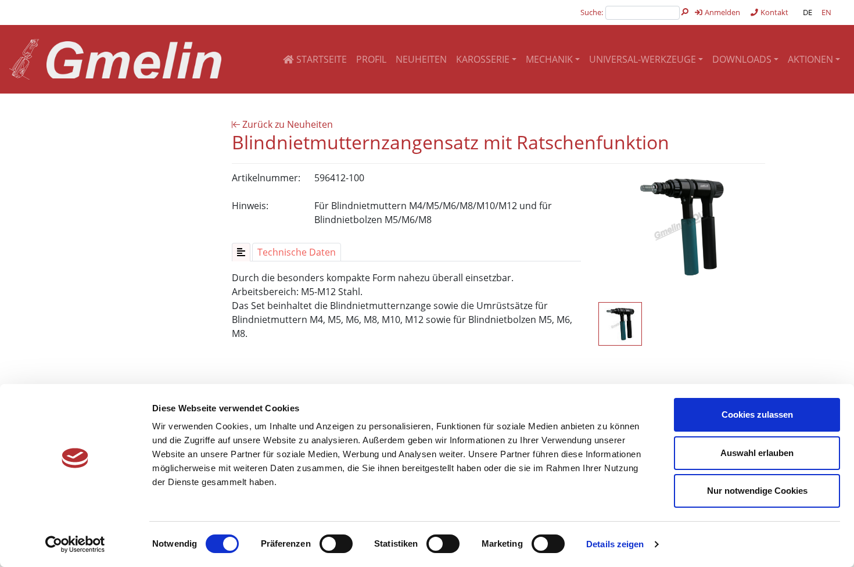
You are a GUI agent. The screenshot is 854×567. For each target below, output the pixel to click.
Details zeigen (615, 544)
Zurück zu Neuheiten (286, 124)
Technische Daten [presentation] (296, 252)
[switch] (336, 543)
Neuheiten (421, 59)
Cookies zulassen (757, 414)
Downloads (742, 59)
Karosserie (482, 59)
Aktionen (810, 59)
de (807, 12)
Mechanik (549, 59)
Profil (371, 59)
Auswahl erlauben (757, 453)
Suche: (591, 12)
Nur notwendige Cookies (757, 491)
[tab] (241, 252)
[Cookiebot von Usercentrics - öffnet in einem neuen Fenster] (75, 544)
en (826, 12)
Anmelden (721, 12)
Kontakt (773, 12)
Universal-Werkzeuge (642, 59)
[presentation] (241, 252)
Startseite (320, 59)
